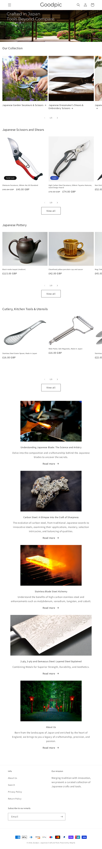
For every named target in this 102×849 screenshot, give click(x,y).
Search (11, 784)
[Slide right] (57, 118)
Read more (49, 463)
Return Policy (14, 798)
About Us (12, 778)
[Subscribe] (61, 816)
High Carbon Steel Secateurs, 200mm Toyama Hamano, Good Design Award (70, 186)
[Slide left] (45, 118)
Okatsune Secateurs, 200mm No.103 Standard (20, 185)
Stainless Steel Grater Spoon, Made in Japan (19, 353)
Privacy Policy (15, 791)
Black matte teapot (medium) (14, 269)
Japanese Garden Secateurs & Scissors (22, 105)
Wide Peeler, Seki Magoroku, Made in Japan (65, 349)
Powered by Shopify (67, 843)
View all (51, 210)
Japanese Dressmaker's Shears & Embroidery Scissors (66, 107)
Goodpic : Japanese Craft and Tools (46, 843)
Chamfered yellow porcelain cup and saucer (66, 269)
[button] (9, 4)
